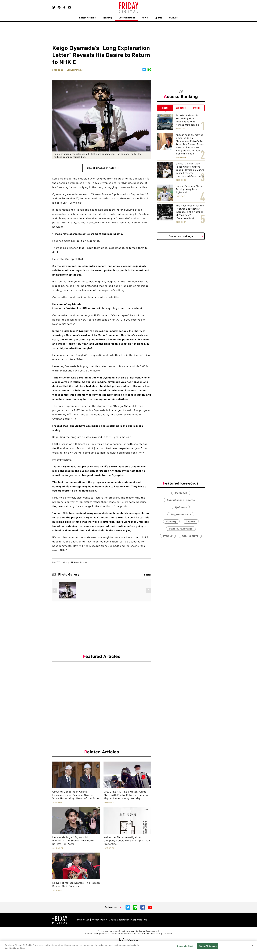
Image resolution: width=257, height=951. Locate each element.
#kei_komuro (190, 535)
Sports (158, 17)
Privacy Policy (99, 919)
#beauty (171, 521)
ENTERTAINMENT (75, 70)
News (145, 17)
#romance (180, 492)
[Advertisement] (101, 691)
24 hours (181, 107)
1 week (196, 107)
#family (168, 535)
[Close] (252, 945)
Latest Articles (87, 17)
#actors (191, 521)
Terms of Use (82, 919)
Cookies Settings (185, 946)
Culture (173, 17)
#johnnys (181, 507)
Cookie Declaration (119, 919)
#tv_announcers (181, 514)
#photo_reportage (180, 528)
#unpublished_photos (181, 500)
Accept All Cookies (207, 946)
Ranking (107, 17)
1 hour (165, 107)
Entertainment (127, 17)
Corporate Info (139, 919)
